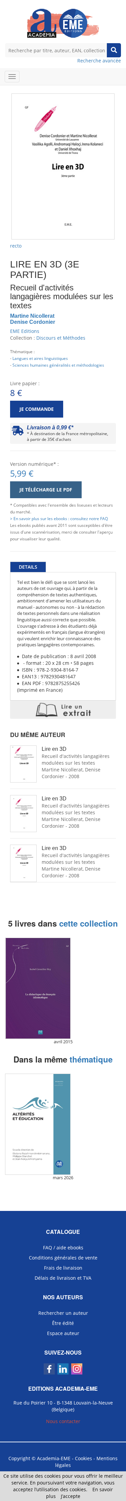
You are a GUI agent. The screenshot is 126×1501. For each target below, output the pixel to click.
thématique (91, 1059)
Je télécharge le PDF (45, 489)
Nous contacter (63, 1421)
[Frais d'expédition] (18, 432)
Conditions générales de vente (63, 1257)
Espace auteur (63, 1333)
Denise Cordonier (32, 322)
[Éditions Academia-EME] (63, 23)
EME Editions (24, 331)
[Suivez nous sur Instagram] (76, 1369)
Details (28, 567)
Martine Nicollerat (32, 316)
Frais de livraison (63, 1268)
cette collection (88, 923)
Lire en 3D (54, 749)
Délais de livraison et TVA (63, 1278)
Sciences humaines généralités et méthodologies (58, 365)
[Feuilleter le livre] (63, 710)
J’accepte (70, 1496)
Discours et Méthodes (60, 338)
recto (16, 246)
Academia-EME (54, 1458)
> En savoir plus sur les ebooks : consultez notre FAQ (59, 518)
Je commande (36, 409)
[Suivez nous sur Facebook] (49, 1369)
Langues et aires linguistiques (40, 358)
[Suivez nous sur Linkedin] (63, 1369)
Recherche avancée (99, 60)
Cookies (83, 1458)
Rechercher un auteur (63, 1313)
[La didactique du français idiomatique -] (63, 988)
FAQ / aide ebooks (63, 1247)
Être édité (63, 1323)
